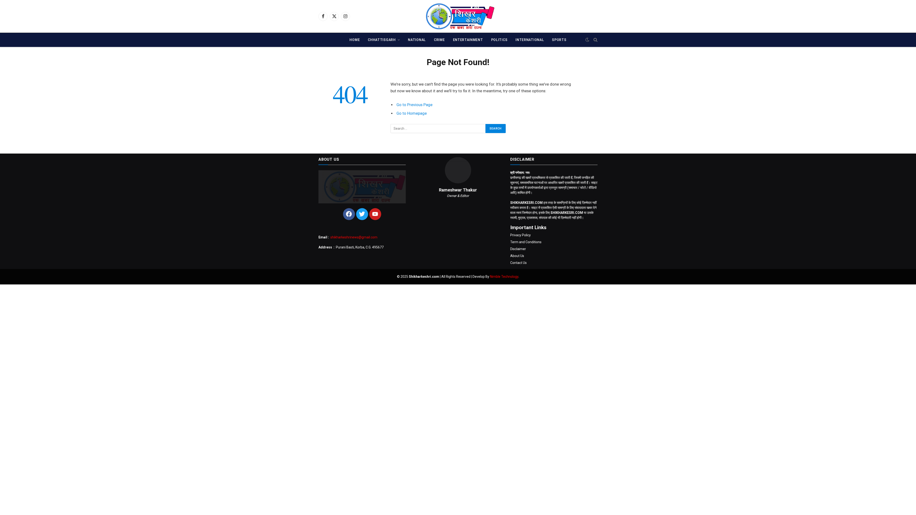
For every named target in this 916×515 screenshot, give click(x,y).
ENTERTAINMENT (468, 40)
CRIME (439, 40)
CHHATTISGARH (382, 40)
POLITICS (499, 40)
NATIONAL (417, 40)
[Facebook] (349, 214)
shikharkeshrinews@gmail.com (353, 237)
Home (354, 40)
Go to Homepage (411, 113)
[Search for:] (438, 128)
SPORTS (559, 40)
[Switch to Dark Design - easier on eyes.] (587, 40)
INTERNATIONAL (529, 40)
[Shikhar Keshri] (458, 16)
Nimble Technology (504, 276)
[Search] (595, 40)
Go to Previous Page (414, 105)
